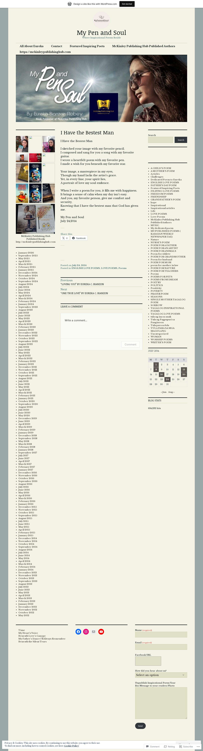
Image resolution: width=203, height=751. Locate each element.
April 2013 (24, 595)
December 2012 (27, 607)
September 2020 (28, 404)
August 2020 (25, 407)
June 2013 (24, 589)
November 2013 (27, 575)
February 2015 (26, 532)
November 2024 (28, 275)
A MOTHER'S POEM (163, 171)
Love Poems (158, 216)
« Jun (163, 392)
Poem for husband (161, 259)
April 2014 (24, 561)
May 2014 (23, 558)
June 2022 (24, 350)
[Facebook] (78, 632)
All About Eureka (31, 46)
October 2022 (26, 338)
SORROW (156, 305)
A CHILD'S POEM (161, 168)
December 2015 (27, 507)
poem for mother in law (164, 265)
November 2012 (27, 609)
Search (152, 135)
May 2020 (24, 415)
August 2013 (25, 584)
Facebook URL (143, 655)
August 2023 (25, 310)
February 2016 (26, 501)
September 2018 (27, 438)
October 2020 (26, 401)
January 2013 (25, 604)
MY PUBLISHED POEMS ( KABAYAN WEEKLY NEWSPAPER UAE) (165, 234)
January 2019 (25, 432)
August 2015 (25, 518)
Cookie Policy (71, 746)
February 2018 (26, 447)
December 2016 (27, 472)
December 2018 (27, 435)
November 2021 (27, 370)
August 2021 (25, 378)
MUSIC (155, 225)
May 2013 (23, 592)
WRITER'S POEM (161, 342)
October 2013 (26, 578)
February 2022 (27, 361)
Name (143, 630)
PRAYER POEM (159, 294)
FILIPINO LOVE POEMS (165, 191)
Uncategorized (159, 334)
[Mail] (93, 632)
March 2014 (25, 564)
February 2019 (26, 429)
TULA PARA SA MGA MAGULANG (162, 329)
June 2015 (24, 524)
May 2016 (23, 492)
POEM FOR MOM (161, 262)
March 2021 (25, 392)
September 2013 (27, 581)
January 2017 (25, 469)
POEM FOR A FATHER (164, 245)
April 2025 (24, 261)
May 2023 (24, 318)
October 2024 (26, 278)
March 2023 (25, 324)
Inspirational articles (163, 208)
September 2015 (27, 515)
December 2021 (27, 367)
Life (153, 211)
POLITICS (157, 285)
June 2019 (24, 421)
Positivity (156, 288)
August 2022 (25, 344)
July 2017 (23, 455)
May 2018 (23, 441)
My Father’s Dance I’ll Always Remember (41, 638)
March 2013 (25, 598)
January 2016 (25, 504)
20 (183, 374)
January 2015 (25, 535)
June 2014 (24, 555)
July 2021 (23, 381)
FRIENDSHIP (159, 196)
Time (21, 630)
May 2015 (23, 527)
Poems (122, 268)
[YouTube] (101, 632)
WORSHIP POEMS (162, 339)
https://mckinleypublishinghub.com (45, 51)
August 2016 (25, 484)
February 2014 (26, 567)
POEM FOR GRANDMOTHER (168, 256)
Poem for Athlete (160, 254)
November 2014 (27, 541)
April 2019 (24, 424)
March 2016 (25, 498)
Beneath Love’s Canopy (32, 636)
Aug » (171, 392)
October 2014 (26, 544)
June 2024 (24, 290)
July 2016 (23, 487)
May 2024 (24, 292)
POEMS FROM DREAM (164, 279)
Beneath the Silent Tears (32, 641)
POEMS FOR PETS (161, 276)
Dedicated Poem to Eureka (166, 179)
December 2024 (27, 272)
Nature (155, 239)
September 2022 (28, 341)
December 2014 (27, 538)
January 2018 (25, 449)
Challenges (157, 176)
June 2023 (24, 315)
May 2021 (23, 387)
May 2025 (24, 258)
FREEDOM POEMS (162, 194)
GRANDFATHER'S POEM (165, 199)
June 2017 (23, 458)
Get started (127, 4)
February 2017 (26, 467)
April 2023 (24, 321)
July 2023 (23, 312)
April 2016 (24, 495)
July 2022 (23, 347)
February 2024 (27, 301)
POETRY (156, 282)
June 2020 (24, 412)
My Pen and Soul (101, 32)
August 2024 (25, 284)
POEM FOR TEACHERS (164, 271)
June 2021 (24, 384)
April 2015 (24, 529)
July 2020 (23, 409)
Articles (155, 174)
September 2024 (28, 281)
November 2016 (27, 475)
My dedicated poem (162, 228)
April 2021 (24, 390)
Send (140, 726)
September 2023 (28, 307)
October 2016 (26, 478)
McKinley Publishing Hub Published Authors (143, 46)
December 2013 (27, 572)
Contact (56, 46)
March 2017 (25, 464)
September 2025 (28, 255)
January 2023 (26, 330)
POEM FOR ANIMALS (163, 251)
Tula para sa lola (160, 325)
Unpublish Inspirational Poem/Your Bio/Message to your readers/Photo (155, 684)
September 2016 (27, 481)
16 (161, 374)
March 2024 (25, 298)
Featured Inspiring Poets (87, 46)
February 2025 (27, 267)
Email (143, 642)
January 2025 (26, 270)
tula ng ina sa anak (161, 316)
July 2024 (23, 287)
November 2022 (28, 335)
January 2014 (25, 569)
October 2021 (26, 372)
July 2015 (23, 521)
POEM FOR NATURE (163, 268)
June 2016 (24, 489)
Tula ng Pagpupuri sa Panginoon (163, 321)
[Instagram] (86, 632)
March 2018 (25, 444)
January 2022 (26, 364)
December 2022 (27, 332)
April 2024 (24, 295)
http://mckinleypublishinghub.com (36, 241)
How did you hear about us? (151, 670)
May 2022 (24, 352)
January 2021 (25, 398)
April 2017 (24, 461)
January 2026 (26, 252)
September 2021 (27, 375)
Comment (130, 344)
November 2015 (27, 509)
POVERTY (157, 291)
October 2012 (26, 612)
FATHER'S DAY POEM (164, 185)
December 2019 (27, 418)
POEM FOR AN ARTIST (164, 248)
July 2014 (23, 552)
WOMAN (156, 336)
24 (167, 379)
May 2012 (23, 615)
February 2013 (26, 601)
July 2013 (23, 587)
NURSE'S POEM (160, 242)
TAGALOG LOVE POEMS (165, 314)
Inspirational (158, 205)
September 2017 (27, 452)
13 (184, 369)
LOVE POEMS (109, 268)
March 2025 (25, 264)
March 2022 (25, 358)
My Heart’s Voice (28, 633)
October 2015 (26, 512)
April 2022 (24, 355)
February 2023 (27, 327)
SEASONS (156, 296)
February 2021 (26, 395)
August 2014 (25, 549)
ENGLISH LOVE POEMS (86, 268)
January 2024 (26, 304)
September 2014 (27, 547)
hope (154, 202)
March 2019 (25, 427)
